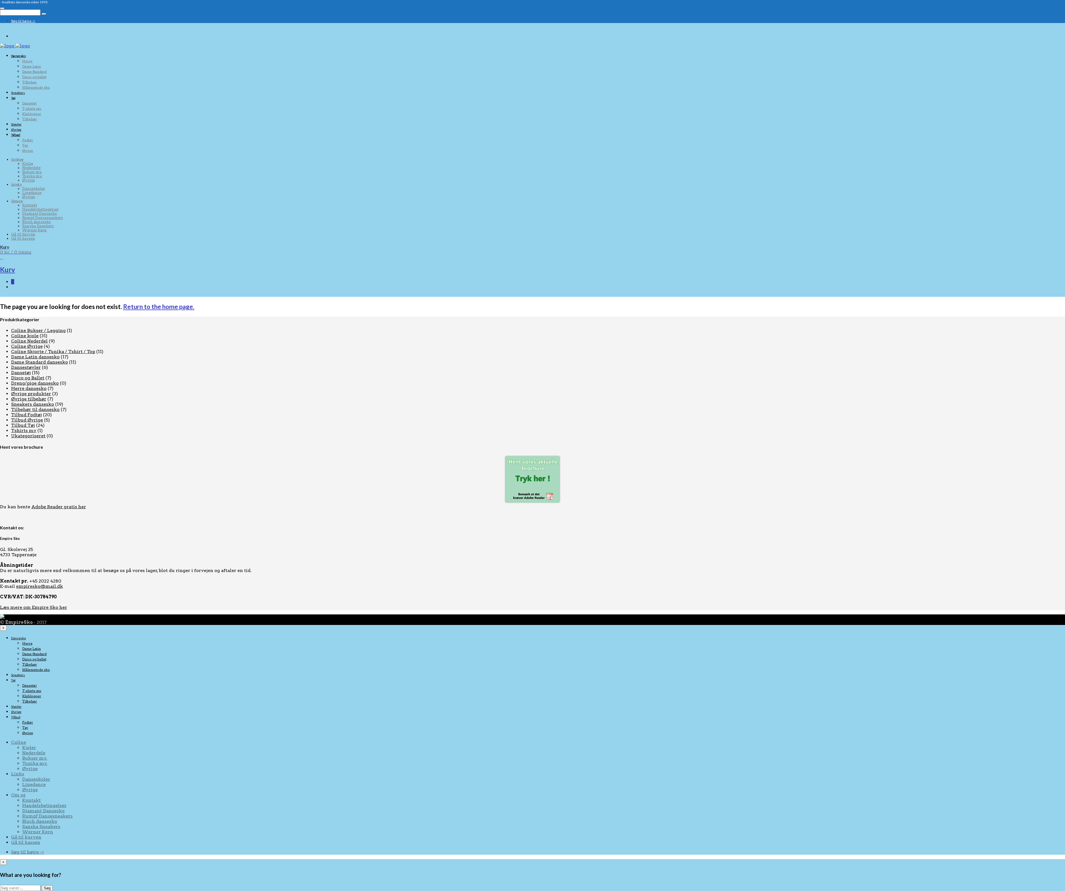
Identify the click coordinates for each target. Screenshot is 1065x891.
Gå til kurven (23, 234)
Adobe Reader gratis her (58, 506)
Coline (17, 159)
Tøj (13, 98)
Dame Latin (31, 66)
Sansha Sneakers (38, 226)
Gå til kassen (23, 238)
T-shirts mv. (31, 108)
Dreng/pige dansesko (35, 383)
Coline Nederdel (29, 341)
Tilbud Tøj (23, 425)
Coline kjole (25, 335)
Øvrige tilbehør (28, 399)
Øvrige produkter (31, 393)
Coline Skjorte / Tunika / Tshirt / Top (53, 351)
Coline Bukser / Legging (38, 330)
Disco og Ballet (27, 378)
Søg (47, 888)
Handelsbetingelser (40, 209)
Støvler (16, 124)
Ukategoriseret (28, 435)
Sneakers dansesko (32, 404)
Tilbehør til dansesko (35, 409)
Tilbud (15, 135)
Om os (17, 201)
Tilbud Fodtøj (26, 414)
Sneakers (18, 93)
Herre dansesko (29, 388)
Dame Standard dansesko (39, 362)
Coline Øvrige (27, 346)
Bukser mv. (32, 172)
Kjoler (27, 164)
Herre (27, 61)
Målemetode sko (36, 87)
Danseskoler (33, 189)
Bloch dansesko (36, 222)
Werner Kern (34, 230)
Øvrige (16, 129)
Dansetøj (29, 103)
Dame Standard (34, 72)
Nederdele (31, 168)
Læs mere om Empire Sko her (33, 607)
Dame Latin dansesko (35, 356)
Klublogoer (31, 114)
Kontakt (29, 205)
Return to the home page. (158, 306)
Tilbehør (29, 82)
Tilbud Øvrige (27, 420)
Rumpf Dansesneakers (42, 218)
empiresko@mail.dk (39, 586)
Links (16, 184)
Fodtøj (27, 140)
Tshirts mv (23, 430)
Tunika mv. (32, 176)
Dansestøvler (26, 367)
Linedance (31, 193)
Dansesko (18, 56)
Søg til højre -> (23, 21)
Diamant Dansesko (39, 213)
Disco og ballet (34, 77)
